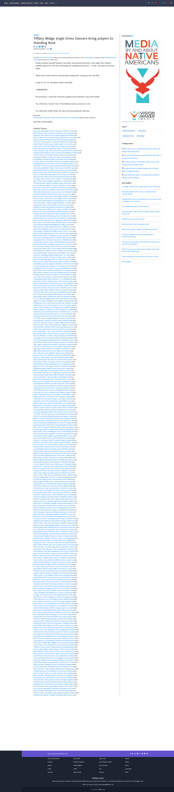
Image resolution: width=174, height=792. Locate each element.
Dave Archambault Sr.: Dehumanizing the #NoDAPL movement (53, 203)
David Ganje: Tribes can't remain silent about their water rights (53, 316)
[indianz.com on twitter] (132, 754)
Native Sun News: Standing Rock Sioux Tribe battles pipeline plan (53, 690)
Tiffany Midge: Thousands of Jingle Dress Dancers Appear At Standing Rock (57, 117)
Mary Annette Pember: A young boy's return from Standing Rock (53, 157)
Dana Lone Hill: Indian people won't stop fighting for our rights (53, 201)
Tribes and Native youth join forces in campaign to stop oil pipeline (54, 658)
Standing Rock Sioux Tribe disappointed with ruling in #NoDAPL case (55, 518)
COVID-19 (52, 3)
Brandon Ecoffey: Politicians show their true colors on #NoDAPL (53, 314)
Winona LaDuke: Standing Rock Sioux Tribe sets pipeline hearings (53, 140)
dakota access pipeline (129, 131)
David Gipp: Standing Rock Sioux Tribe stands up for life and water (54, 412)
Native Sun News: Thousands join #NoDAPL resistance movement (54, 621)
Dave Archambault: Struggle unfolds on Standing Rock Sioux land (53, 564)
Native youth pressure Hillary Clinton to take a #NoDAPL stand (53, 209)
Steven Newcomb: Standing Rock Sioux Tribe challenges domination (54, 636)
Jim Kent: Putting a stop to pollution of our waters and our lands (54, 266)
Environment (76, 759)
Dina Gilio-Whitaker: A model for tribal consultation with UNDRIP (54, 336)
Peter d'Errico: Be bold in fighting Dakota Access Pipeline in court (54, 416)
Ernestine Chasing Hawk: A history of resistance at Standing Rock (54, 477)
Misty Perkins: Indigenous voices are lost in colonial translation (53, 229)
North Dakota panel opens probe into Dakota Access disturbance (54, 148)
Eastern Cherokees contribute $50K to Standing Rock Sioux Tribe (53, 508)
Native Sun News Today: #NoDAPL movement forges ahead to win (54, 434)
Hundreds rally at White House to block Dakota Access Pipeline (53, 451)
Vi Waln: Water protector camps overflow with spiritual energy (53, 242)
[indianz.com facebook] (146, 3)
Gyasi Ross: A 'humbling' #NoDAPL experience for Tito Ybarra (52, 255)
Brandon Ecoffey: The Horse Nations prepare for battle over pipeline (55, 632)
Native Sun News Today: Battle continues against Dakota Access (53, 261)
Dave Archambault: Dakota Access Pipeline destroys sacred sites (53, 512)
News (6, 3)
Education (50, 772)
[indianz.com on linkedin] (146, 754)
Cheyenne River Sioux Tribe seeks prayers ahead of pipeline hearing (54, 627)
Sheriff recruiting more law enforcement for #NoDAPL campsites (54, 497)
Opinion (127, 759)
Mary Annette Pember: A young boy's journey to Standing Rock (53, 362)
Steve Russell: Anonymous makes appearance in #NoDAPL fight (53, 462)
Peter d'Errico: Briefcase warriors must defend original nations (53, 346)
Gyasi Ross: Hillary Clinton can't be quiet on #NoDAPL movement (53, 292)
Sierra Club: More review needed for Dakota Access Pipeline (52, 353)
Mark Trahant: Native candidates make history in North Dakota (53, 181)
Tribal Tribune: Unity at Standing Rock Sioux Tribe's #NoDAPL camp (54, 603)
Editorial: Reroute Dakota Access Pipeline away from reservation (53, 144)
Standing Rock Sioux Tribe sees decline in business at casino (52, 205)
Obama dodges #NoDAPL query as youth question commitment (53, 481)
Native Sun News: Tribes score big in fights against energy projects (54, 669)
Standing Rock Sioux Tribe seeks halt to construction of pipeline (53, 671)
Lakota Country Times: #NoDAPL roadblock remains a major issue (54, 560)
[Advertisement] (86, 20)
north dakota (142, 131)
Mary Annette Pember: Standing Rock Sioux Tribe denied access (53, 296)
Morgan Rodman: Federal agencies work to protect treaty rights (53, 233)
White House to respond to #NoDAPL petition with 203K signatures (54, 427)
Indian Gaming (14, 3)
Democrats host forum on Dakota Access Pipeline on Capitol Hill (53, 392)
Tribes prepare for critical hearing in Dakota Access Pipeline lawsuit (54, 640)
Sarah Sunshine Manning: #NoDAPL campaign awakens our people (54, 608)
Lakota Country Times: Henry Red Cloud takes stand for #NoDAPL (54, 475)
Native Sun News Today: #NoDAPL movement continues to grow (53, 290)
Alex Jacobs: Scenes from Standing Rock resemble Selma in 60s (53, 401)
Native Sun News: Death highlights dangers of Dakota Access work (54, 525)
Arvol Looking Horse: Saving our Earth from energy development (53, 601)
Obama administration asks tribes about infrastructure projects (53, 359)
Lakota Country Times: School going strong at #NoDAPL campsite (54, 501)
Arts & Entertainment (53, 759)
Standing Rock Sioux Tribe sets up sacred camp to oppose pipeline (54, 684)
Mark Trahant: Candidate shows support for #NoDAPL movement (54, 558)
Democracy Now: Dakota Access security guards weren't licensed (53, 198)
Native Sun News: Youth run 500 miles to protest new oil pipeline (53, 673)
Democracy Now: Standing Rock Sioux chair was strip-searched (53, 246)
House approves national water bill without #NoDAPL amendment (54, 338)
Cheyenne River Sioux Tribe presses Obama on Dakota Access (52, 214)
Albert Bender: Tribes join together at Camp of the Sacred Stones (54, 597)
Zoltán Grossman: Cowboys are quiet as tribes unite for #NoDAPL (54, 407)
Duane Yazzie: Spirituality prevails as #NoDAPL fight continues (53, 238)
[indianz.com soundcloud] (152, 3)
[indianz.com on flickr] (171, 3)
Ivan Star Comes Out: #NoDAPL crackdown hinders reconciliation (53, 155)
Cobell (49, 769)
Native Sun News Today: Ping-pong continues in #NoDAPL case (53, 227)
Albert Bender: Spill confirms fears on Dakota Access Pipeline (52, 351)
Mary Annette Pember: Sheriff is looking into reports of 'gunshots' (54, 342)
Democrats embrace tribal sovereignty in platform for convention (54, 660)
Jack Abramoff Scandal (105, 762)
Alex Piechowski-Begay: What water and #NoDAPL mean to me (53, 259)
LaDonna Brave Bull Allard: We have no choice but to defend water (54, 536)
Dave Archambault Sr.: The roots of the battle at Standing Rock (53, 331)
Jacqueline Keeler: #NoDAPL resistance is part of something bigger (54, 538)
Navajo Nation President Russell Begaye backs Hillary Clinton (52, 224)
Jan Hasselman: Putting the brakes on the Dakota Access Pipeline (53, 159)
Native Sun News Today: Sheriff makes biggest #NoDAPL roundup (54, 196)
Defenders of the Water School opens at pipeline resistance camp (54, 584)
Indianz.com (101, 789)
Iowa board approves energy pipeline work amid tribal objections (53, 667)
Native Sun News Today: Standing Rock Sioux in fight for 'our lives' (54, 325)
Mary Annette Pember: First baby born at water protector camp (53, 235)
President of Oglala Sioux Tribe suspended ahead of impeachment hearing (138, 235)
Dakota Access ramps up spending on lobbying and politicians (52, 211)
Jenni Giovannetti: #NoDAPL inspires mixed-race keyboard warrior (54, 327)
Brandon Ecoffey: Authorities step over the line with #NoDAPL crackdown (56, 153)
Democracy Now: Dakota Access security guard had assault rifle (53, 177)
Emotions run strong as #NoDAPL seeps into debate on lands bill (53, 440)
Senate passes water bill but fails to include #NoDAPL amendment (54, 425)
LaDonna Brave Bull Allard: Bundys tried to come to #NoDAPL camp (54, 168)
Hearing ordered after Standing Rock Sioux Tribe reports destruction (55, 527)
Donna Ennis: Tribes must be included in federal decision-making (53, 187)
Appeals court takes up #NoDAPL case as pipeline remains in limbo (54, 301)
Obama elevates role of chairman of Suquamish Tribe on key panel (54, 133)
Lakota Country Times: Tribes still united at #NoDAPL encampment (54, 523)
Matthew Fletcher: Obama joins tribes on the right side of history (54, 460)
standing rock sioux (128, 136)
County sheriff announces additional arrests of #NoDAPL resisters (54, 340)
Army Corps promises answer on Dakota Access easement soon (53, 277)
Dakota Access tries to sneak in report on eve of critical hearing (53, 305)
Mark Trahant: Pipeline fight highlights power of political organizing (54, 643)
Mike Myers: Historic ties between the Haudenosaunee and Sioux (53, 516)
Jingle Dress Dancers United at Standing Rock (58, 53)
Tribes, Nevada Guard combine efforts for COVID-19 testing (140, 256)
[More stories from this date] (50, 49)
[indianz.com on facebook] (130, 754)
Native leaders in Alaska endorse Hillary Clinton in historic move (53, 231)
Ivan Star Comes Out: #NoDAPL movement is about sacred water (54, 490)
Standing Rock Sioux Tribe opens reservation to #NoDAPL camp (53, 240)
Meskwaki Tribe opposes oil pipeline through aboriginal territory (53, 695)
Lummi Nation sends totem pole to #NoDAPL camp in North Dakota (55, 612)
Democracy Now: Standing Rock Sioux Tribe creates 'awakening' (53, 455)
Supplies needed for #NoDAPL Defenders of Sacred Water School (54, 573)
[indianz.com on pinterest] (142, 754)
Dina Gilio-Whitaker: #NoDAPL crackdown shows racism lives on (53, 183)
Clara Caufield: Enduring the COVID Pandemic (135, 206)
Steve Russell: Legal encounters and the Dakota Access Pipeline (53, 438)
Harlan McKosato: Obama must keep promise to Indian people (53, 364)
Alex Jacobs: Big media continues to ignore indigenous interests (53, 322)
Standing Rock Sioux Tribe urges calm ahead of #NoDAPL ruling (53, 484)
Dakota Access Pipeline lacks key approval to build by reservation (53, 610)
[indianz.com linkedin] (162, 3)
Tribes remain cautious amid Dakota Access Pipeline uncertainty (53, 146)
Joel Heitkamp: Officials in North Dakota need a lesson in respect (53, 569)
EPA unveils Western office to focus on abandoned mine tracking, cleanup (139, 193)
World (126, 772)
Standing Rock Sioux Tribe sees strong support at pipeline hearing (54, 623)
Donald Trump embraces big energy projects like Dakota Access (53, 216)
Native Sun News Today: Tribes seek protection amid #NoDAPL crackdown (56, 150)
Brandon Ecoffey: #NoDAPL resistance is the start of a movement (54, 562)
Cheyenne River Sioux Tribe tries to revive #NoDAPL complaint (53, 397)
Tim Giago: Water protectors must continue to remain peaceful (53, 179)
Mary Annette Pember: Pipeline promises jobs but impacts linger (53, 281)
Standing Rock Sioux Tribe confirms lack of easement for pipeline (54, 571)
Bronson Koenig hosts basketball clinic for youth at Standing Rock (54, 423)
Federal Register (27, 3)
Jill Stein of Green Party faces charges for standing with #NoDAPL (54, 510)
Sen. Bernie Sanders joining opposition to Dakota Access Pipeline (53, 619)
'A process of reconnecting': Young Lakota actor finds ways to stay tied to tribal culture (141, 243)
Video (42, 3)
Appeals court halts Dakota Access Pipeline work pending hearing (53, 418)
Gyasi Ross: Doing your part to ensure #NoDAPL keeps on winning (54, 494)
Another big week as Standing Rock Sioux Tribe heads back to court (54, 312)
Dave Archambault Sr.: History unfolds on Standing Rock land (52, 377)
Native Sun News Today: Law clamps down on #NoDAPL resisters (53, 488)
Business (50, 762)
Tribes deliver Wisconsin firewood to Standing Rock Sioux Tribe (53, 390)
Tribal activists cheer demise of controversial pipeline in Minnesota (54, 549)
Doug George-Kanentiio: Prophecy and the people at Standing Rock (54, 429)
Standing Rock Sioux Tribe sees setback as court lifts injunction (53, 275)
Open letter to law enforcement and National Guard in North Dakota (55, 166)
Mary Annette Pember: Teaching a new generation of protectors (53, 244)
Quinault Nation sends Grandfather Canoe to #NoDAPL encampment (55, 532)
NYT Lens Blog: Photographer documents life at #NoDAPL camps (54, 299)
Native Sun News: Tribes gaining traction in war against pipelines (53, 680)
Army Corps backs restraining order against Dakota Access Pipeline (54, 529)
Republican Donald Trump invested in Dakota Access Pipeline (52, 207)
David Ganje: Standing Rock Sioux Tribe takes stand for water (53, 379)
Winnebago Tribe (138, 781)
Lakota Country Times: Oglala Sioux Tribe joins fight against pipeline (55, 630)
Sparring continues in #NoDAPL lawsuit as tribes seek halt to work (54, 420)
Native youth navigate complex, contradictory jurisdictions (140, 229)
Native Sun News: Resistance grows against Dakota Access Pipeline (54, 653)
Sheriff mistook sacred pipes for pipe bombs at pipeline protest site (54, 638)
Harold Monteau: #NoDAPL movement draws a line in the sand (53, 383)
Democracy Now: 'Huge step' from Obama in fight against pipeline (54, 135)
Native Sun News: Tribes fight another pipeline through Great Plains (54, 693)
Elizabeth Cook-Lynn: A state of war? (133, 219)
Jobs (46, 3)
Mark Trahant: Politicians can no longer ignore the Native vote (53, 373)
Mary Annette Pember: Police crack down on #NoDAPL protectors (54, 288)
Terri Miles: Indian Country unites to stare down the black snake (53, 566)
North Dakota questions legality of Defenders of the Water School (54, 264)
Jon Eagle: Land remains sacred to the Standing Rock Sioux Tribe (53, 595)
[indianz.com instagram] (159, 3)
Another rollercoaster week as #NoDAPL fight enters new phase (53, 403)
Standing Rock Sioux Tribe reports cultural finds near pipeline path (54, 542)
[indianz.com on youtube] (155, 3)
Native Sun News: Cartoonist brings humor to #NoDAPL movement (54, 547)
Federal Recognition (78, 762)
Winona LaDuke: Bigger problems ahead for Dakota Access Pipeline (54, 649)
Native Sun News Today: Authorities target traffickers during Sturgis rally (140, 212)
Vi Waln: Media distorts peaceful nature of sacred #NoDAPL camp (54, 577)
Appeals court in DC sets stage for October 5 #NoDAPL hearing (53, 366)
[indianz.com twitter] (148, 3)
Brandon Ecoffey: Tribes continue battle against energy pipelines (53, 682)
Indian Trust (102, 759)
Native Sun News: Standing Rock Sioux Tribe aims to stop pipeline (54, 675)
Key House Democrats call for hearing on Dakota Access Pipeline (53, 444)
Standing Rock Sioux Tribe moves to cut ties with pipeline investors (54, 164)
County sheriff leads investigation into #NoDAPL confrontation (53, 386)
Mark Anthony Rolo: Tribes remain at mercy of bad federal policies (54, 582)
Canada (50, 765)
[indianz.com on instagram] (140, 754)
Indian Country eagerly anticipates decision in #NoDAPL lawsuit (53, 473)
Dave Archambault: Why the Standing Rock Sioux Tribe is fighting (54, 614)
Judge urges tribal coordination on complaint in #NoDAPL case (53, 349)
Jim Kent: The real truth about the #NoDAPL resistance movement (54, 555)
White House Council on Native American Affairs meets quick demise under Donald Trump (140, 250)
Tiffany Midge (88, 57)
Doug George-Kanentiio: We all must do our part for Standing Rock (54, 283)
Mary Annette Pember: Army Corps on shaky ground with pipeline (53, 248)
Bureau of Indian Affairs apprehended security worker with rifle (53, 174)
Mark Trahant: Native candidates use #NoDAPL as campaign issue (54, 270)
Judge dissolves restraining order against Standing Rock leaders (53, 405)
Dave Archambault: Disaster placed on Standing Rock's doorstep (53, 410)
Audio (36, 3)
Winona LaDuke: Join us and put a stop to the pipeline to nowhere (54, 309)
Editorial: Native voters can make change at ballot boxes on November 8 (56, 137)
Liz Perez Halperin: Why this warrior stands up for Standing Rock (53, 464)
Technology (128, 769)
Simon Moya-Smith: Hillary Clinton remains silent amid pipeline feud (54, 634)
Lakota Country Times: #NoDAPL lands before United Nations (53, 355)
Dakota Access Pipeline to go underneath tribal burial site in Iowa (53, 662)
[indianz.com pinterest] (168, 3)
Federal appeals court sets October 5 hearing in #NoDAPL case (53, 388)
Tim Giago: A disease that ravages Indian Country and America (141, 186)
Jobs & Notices (103, 765)
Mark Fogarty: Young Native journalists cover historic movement (54, 344)
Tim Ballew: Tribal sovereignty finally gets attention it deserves (53, 318)
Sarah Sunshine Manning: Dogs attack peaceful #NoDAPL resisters (54, 534)
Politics (127, 762)
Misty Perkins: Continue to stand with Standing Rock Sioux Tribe (53, 272)
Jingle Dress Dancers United (44, 57)
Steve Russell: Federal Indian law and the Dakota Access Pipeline (53, 540)
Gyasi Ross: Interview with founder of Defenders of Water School (54, 285)
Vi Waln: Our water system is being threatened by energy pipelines (54, 647)
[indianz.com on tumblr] (165, 3)
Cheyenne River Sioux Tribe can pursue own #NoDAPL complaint (53, 218)
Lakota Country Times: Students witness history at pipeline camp (54, 575)
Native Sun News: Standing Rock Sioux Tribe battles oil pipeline (53, 664)
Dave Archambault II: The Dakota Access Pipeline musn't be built (53, 505)
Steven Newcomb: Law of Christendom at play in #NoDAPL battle (54, 599)
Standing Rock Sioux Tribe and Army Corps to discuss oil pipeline (53, 677)
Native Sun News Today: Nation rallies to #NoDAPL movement (53, 375)
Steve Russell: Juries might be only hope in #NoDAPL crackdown (53, 185)
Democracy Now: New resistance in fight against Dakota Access (53, 220)
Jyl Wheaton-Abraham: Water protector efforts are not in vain (53, 194)
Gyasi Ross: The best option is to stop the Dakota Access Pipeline (54, 142)
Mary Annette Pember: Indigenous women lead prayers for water (53, 436)
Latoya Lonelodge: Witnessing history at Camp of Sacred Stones (53, 592)
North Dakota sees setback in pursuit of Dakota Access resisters (54, 251)
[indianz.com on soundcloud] (135, 754)
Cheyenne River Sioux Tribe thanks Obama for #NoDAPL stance (53, 471)
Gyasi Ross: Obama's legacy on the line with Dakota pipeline (52, 357)
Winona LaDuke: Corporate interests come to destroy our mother (54, 606)
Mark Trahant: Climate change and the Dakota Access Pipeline (53, 294)
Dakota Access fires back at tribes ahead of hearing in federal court (54, 521)
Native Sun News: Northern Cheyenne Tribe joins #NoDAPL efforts (54, 553)
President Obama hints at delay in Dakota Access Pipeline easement (54, 161)
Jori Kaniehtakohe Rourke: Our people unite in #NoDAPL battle (53, 449)
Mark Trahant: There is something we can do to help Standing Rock (54, 431)
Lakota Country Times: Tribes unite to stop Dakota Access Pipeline (54, 645)
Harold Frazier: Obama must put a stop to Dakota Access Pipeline (54, 656)
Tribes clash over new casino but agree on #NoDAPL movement (53, 399)
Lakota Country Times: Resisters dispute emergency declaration (53, 586)
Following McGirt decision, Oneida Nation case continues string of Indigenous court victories (141, 200)
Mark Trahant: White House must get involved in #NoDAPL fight (53, 486)
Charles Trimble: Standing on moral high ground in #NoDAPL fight (54, 307)
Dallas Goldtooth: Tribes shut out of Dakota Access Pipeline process (55, 651)
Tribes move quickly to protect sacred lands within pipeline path (53, 468)
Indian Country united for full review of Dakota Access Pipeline (53, 257)
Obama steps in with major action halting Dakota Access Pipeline (54, 466)
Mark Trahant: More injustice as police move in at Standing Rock (53, 192)
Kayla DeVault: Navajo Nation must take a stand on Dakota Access (54, 625)
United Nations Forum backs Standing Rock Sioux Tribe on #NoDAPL (55, 551)
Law (100, 769)
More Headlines (126, 262)
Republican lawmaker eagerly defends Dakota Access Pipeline (52, 368)
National (101, 772)
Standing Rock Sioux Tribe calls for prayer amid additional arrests (54, 268)
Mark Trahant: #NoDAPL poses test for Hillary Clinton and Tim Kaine (55, 545)
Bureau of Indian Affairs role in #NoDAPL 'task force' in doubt (52, 370)
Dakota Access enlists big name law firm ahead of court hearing (53, 329)
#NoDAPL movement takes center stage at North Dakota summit (54, 499)
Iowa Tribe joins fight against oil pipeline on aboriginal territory (53, 688)
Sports (127, 765)
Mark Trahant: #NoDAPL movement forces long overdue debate (53, 457)
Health (75, 769)
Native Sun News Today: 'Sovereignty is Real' (135, 224)
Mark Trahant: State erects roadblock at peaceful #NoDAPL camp (54, 590)
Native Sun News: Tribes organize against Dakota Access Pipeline (53, 686)
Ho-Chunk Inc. (103, 781)
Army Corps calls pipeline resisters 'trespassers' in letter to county (54, 131)
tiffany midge (140, 136)
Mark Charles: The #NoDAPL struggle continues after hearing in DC (54, 503)
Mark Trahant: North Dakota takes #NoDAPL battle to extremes (53, 222)
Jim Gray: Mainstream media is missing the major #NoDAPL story (54, 492)
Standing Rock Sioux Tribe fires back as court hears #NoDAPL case (54, 303)
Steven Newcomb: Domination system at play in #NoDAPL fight (53, 320)
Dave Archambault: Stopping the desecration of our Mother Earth (54, 588)
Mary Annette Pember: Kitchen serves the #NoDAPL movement (53, 253)
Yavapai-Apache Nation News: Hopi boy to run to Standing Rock (53, 279)
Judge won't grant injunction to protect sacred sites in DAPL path (54, 453)
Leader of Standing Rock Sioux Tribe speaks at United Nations (53, 394)
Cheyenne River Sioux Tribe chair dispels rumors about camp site (53, 616)
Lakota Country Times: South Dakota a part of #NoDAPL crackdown (55, 172)
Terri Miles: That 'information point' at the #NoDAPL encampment (54, 414)
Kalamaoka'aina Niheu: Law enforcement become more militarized (54, 170)
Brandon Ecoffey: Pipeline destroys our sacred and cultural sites (53, 447)
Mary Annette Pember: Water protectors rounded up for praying (53, 333)
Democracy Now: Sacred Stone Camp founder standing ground (53, 381)
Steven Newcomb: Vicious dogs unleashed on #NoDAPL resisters (53, 514)
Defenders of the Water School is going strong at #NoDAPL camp (54, 442)
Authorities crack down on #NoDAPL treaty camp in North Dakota (54, 190)
